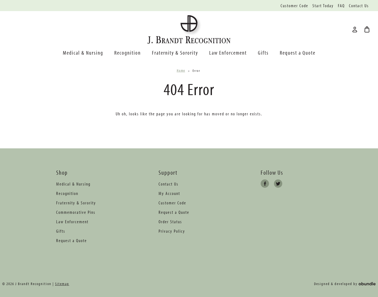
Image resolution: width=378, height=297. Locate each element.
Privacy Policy (172, 231)
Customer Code (294, 5)
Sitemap (62, 283)
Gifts (263, 52)
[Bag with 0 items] (367, 29)
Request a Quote (297, 52)
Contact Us (359, 5)
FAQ (341, 5)
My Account (169, 193)
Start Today (323, 5)
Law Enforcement (228, 52)
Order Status (170, 221)
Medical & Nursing (83, 52)
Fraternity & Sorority (175, 52)
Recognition (127, 52)
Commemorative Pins (75, 212)
